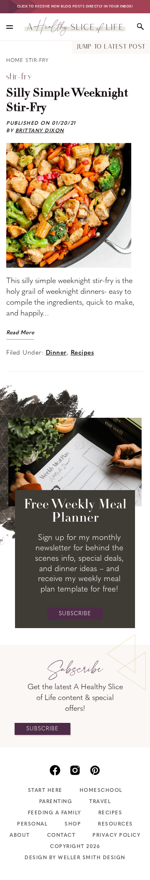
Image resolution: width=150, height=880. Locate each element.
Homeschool (101, 790)
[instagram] (75, 769)
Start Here (45, 790)
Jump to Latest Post (111, 47)
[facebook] (55, 769)
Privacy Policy (116, 835)
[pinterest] (95, 769)
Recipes (82, 353)
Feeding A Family (54, 813)
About (20, 835)
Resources (115, 824)
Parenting (55, 801)
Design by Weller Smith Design (75, 857)
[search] (140, 26)
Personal (32, 824)
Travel (100, 801)
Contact (61, 835)
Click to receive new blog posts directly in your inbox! (75, 6)
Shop (73, 824)
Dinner (56, 353)
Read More (20, 332)
